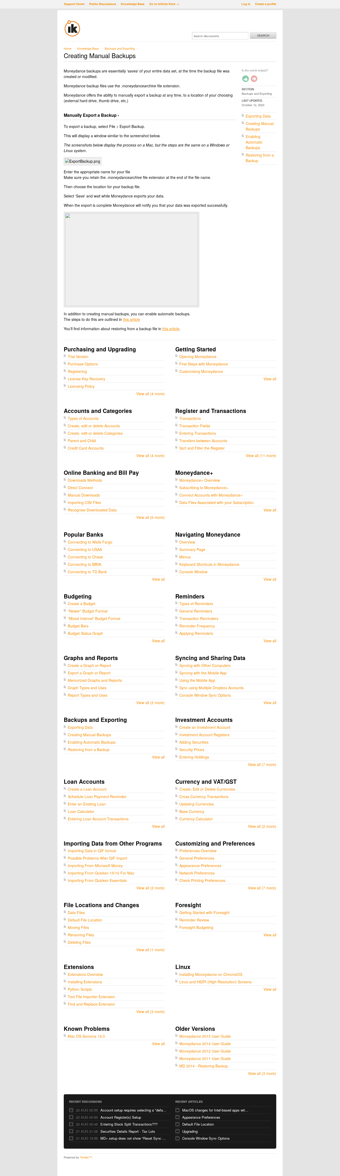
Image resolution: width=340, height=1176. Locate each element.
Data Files (76, 912)
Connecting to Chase (85, 556)
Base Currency (191, 811)
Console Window (193, 571)
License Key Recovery (86, 378)
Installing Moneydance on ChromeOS (210, 974)
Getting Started (195, 349)
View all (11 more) (261, 455)
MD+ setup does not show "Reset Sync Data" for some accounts (133, 1138)
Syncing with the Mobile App (203, 672)
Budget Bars (78, 625)
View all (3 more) (150, 1011)
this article (131, 319)
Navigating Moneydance (207, 534)
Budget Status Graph (85, 633)
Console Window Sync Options (205, 695)
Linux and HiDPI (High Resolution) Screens (215, 981)
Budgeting (78, 596)
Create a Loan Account (87, 789)
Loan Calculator (81, 811)
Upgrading (190, 1131)
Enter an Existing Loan (87, 804)
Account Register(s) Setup (120, 1117)
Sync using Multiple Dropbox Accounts (211, 687)
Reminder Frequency (197, 625)
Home (67, 48)
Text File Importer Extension (91, 996)
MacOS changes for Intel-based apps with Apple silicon (215, 1110)
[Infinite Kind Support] (72, 35)
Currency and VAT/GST (206, 781)
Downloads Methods (85, 480)
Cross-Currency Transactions (203, 796)
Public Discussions (102, 4)
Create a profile (265, 4)
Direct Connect (80, 487)
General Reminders (195, 611)
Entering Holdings (194, 757)
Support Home (74, 4)
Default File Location (85, 920)
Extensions (79, 967)
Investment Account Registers (204, 734)
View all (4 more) (150, 393)
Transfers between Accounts (203, 440)
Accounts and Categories (98, 411)
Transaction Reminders (198, 618)
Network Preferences (197, 873)
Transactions (190, 418)
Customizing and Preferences (215, 843)
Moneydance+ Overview (199, 480)
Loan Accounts (84, 781)
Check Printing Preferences (202, 880)
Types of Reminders (196, 603)
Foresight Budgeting (196, 927)
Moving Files (78, 927)
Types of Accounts (83, 418)
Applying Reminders (196, 633)
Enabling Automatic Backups (254, 142)
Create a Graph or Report (89, 665)
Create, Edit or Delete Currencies (207, 789)
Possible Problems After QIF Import (97, 858)
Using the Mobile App (197, 680)
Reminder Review (194, 920)
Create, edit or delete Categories (95, 433)
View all (270, 378)
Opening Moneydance (197, 356)
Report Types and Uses (87, 695)
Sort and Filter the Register (202, 448)
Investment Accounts (204, 719)
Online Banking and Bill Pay (101, 472)
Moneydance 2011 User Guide (205, 1058)
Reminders (190, 596)
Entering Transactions (197, 433)
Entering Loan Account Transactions (98, 818)
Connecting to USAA (85, 549)
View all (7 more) (262, 764)
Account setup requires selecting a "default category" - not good (133, 1110)
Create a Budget (81, 603)
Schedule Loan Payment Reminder (97, 796)
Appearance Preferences (200, 865)
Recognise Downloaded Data (92, 509)
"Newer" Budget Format (88, 611)
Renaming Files (81, 934)
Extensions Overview (85, 974)
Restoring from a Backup (88, 749)
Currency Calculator (196, 818)
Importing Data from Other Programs (113, 843)
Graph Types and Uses (87, 687)
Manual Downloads (84, 495)
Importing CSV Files (84, 502)
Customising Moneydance (201, 371)
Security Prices (191, 749)
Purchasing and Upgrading (100, 349)
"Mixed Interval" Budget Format (94, 618)
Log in (245, 4)
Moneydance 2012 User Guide (205, 1051)
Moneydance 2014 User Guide (205, 1043)
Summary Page (192, 549)
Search (263, 35)
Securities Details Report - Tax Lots (127, 1131)
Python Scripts (80, 989)
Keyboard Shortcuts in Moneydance (209, 564)
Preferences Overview (197, 850)
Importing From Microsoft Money (95, 865)
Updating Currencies (196, 804)
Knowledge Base (132, 4)
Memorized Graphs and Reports (95, 680)
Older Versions (195, 1028)
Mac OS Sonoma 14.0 (86, 1036)
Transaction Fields (194, 425)
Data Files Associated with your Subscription (216, 502)
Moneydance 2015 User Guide (205, 1036)
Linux (182, 967)
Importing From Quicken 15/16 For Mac (101, 873)
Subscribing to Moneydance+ (203, 487)
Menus (185, 556)
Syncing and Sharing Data (210, 658)
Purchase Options (83, 364)
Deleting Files (79, 942)
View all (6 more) (150, 517)
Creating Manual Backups (260, 126)
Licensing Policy (81, 386)
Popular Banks (83, 534)
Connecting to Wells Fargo (90, 542)
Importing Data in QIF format (92, 850)
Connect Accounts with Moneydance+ (211, 495)
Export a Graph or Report (89, 672)
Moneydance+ (194, 472)
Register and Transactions (210, 411)
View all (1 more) (150, 949)
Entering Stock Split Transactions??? (129, 1124)
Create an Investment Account (204, 727)
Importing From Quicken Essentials (97, 880)
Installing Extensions (85, 981)
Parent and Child (82, 440)
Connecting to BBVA (84, 564)
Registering (77, 371)
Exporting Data (258, 116)
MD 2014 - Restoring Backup (203, 1066)
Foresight (188, 905)
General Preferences (196, 858)
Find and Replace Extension (91, 1004)
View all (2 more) (150, 702)
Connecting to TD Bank (87, 571)
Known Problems (87, 1028)
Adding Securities (194, 742)
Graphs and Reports (91, 658)
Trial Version (78, 356)
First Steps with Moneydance (203, 364)
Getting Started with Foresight (204, 912)
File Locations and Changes (101, 905)
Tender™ (86, 1157)
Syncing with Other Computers (205, 665)
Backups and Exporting (120, 48)
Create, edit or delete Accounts (94, 425)
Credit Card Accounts (86, 448)
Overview (187, 542)
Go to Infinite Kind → (164, 4)
